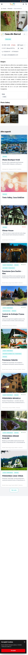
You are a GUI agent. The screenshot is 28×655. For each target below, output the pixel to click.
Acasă (4, 8)
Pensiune (10, 8)
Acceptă (13, 650)
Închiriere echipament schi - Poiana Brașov (12, 353)
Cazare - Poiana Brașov (8, 350)
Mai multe (14, 490)
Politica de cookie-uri (6, 646)
